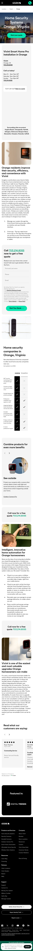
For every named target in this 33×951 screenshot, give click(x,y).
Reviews (21, 836)
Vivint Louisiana (5, 868)
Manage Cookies (6, 899)
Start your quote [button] (16, 35)
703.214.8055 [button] (8, 80)
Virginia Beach (9, 129)
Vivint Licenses (4, 931)
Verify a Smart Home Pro (15, 907)
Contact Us (4, 888)
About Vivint (22, 833)
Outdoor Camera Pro (7, 842)
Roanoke (21, 134)
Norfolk (25, 129)
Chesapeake (19, 129)
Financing (4, 861)
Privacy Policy (22, 301)
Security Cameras (6, 836)
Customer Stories (23, 850)
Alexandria (7, 134)
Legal (20, 930)
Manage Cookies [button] (12, 948)
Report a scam (16, 918)
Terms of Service (12, 301)
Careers (21, 844)
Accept (27, 946)
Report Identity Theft (15, 912)
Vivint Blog (4, 858)
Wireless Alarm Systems (8, 850)
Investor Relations (24, 852)
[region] (16, 946)
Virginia (11, 9)
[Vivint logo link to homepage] (16, 3)
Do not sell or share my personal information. (11, 933)
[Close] (3, 947)
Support (3, 885)
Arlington (8, 132)
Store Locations (23, 839)
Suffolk (27, 134)
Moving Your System (7, 890)
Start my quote (20, 89)
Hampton (15, 134)
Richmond (14, 132)
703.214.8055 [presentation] (30, 3)
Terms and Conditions (6, 930)
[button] (2, 3)
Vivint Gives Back (23, 847)
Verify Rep (4, 896)
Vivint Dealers (5, 871)
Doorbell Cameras (6, 839)
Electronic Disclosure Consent (14, 290)
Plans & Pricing (23, 858)
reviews (5, 775)
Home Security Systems (8, 833)
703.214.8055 (8, 65)
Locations (4, 9)
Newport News (23, 132)
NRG (2, 876)
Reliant (3, 874)
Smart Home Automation (8, 844)
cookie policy (14, 946)
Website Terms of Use (14, 931)
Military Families (5, 893)
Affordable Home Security (8, 847)
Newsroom (22, 842)
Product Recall (26, 930)
